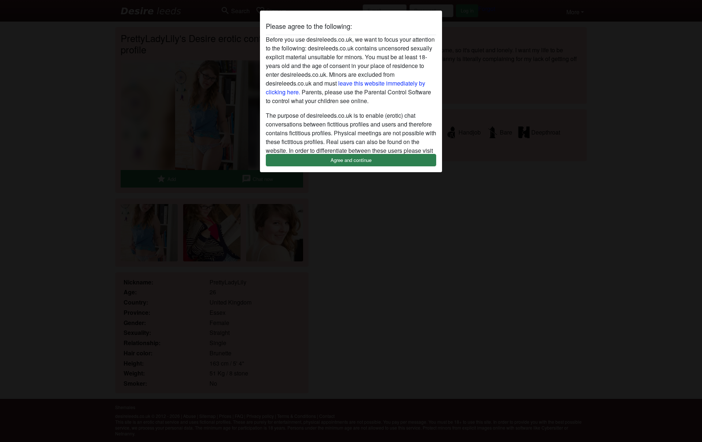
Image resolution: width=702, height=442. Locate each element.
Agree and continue (351, 159)
